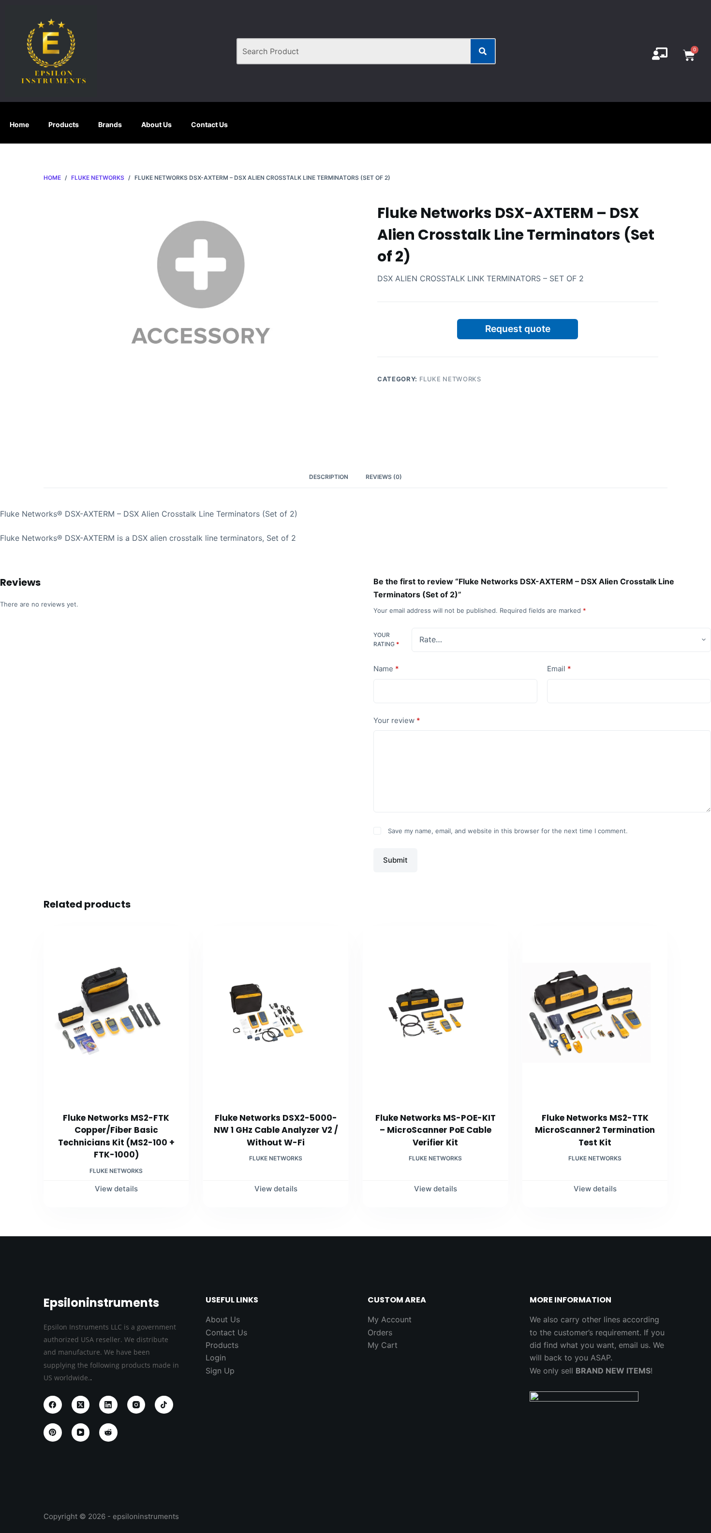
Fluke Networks (450, 379)
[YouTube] (81, 1432)
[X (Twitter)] (81, 1405)
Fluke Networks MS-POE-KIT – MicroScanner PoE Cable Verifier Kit (435, 1130)
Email (559, 669)
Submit (395, 860)
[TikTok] (164, 1405)
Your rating (386, 639)
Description (328, 476)
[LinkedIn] (108, 1405)
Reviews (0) (384, 476)
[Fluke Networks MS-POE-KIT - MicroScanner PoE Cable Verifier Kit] (435, 1013)
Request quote (517, 328)
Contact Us (209, 124)
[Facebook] (53, 1405)
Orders (380, 1332)
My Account (390, 1319)
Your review (396, 720)
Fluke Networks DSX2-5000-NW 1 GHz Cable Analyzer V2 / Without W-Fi (276, 1130)
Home (19, 124)
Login (216, 1357)
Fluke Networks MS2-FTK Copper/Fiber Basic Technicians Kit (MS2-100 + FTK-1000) (116, 1136)
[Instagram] (136, 1405)
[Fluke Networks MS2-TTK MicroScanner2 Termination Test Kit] (594, 1013)
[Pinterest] (53, 1432)
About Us (156, 124)
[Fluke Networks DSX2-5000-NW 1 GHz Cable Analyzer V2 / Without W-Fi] (275, 1013)
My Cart (383, 1345)
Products (63, 124)
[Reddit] (108, 1432)
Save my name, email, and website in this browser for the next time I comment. (508, 831)
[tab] (328, 477)
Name (386, 669)
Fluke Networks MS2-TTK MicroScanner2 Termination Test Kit (595, 1130)
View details (116, 1188)
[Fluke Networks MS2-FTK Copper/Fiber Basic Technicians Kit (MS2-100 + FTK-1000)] (116, 1013)
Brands (110, 124)
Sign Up (220, 1370)
